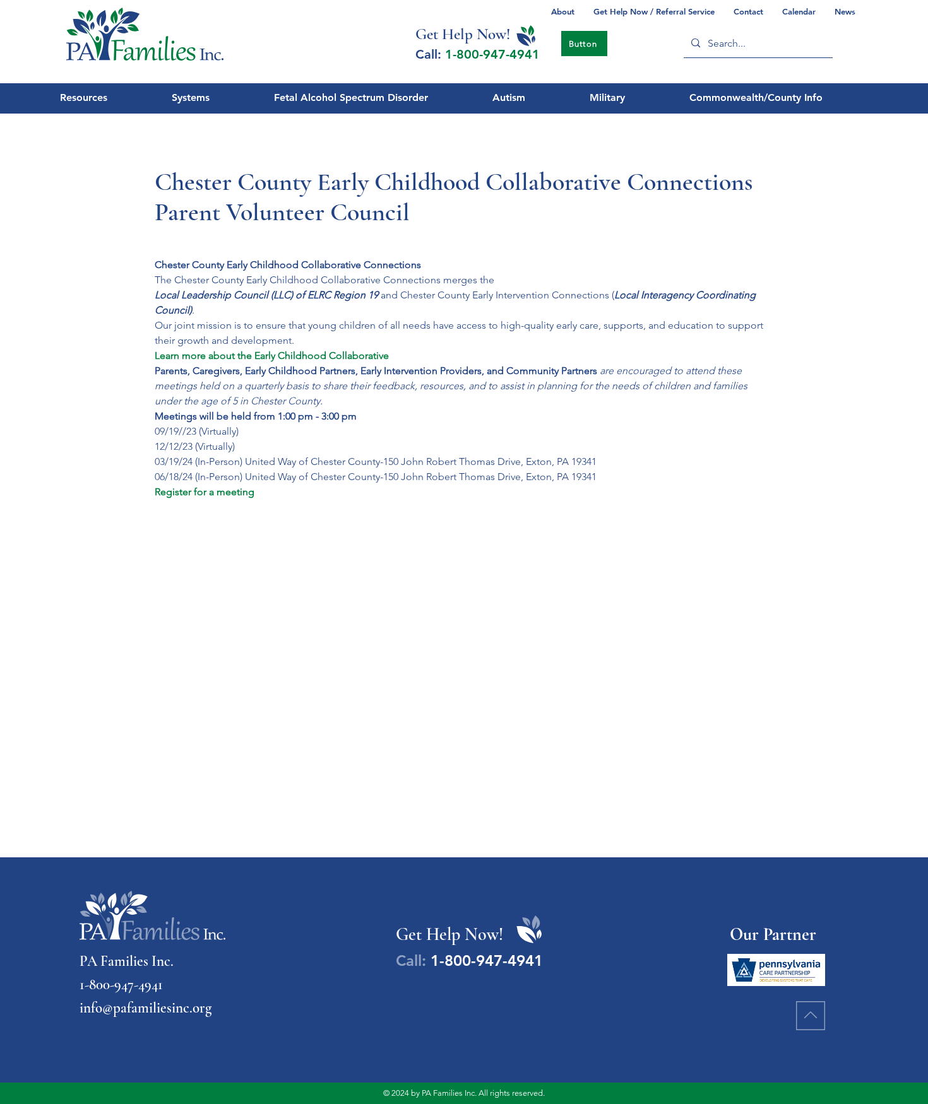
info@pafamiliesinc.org (145, 1008)
